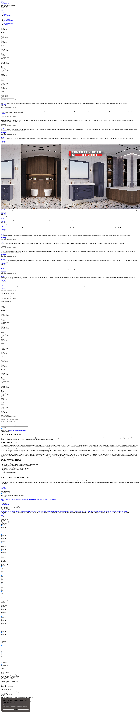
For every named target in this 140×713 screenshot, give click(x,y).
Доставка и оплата (8, 23)
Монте (2, 218)
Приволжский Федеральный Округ (9, 677)
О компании (7, 19)
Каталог (6, 14)
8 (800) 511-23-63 (5, 500)
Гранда (2, 285)
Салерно (3, 276)
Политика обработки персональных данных (20, 511)
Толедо (2, 226)
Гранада (3, 128)
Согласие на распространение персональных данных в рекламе (47, 511)
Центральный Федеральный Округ (9, 675)
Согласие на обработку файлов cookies (101, 511)
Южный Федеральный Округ (8, 678)
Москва (2, 673)
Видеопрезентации (8, 20)
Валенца (3, 137)
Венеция (3, 259)
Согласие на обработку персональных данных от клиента (77, 511)
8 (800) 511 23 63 (5, 3)
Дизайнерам (39, 499)
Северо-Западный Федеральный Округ (10, 676)
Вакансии (54, 499)
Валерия (3, 101)
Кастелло (3, 209)
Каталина (3, 250)
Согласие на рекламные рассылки (120, 511)
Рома (2, 242)
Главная (5, 12)
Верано (2, 268)
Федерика (3, 119)
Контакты (6, 16)
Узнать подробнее (22, 706)
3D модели (6, 24)
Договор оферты (5, 511)
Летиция (3, 109)
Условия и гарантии (8, 21)
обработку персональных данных (17, 430)
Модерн (3, 234)
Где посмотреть (7, 15)
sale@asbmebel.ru (5, 504)
